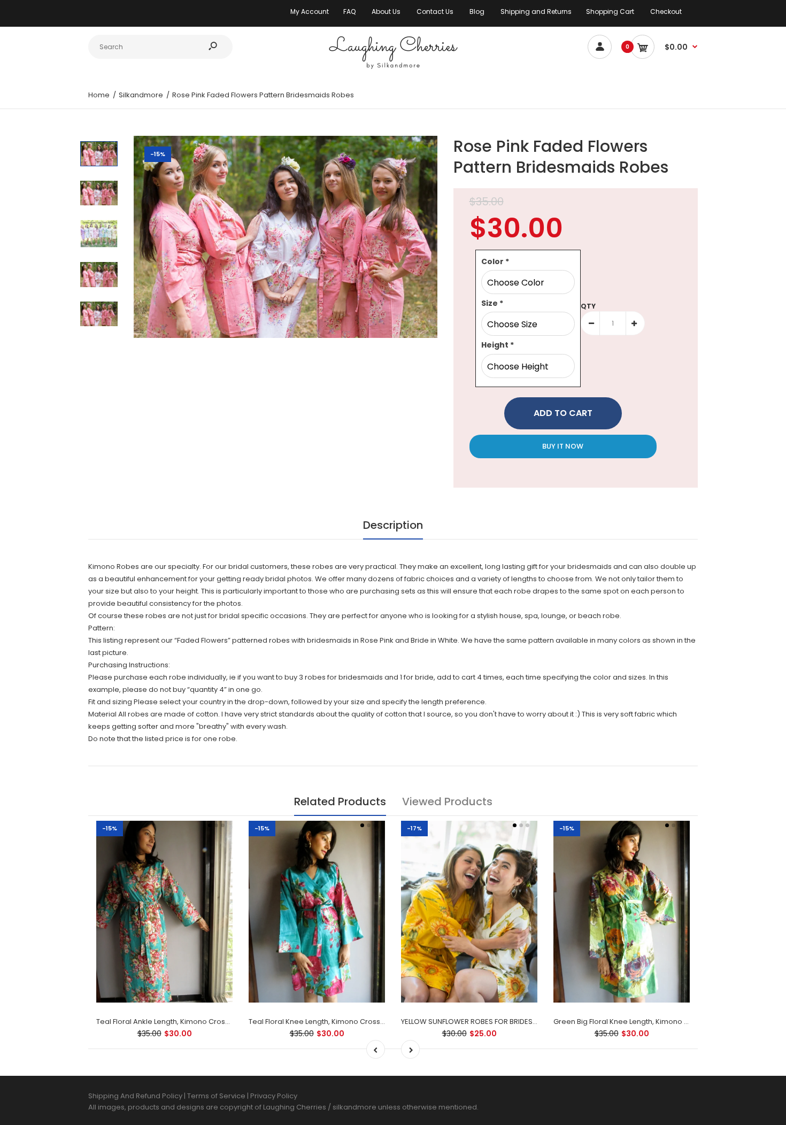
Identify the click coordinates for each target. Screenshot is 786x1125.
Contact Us (435, 11)
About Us (386, 11)
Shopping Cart (610, 11)
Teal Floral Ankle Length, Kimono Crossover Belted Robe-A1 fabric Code (219, 1021)
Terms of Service (217, 1096)
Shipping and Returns (536, 11)
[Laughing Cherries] (393, 68)
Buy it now (562, 446)
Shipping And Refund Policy (135, 1096)
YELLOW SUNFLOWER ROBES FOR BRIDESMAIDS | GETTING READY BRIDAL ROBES (529, 1021)
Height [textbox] (497, 345)
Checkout (666, 11)
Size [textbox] (492, 303)
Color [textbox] (495, 261)
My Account (309, 11)
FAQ (349, 11)
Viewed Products (447, 801)
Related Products (340, 801)
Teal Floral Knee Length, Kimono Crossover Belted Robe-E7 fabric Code (372, 1021)
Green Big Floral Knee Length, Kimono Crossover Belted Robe (659, 1021)
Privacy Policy (273, 1096)
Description (393, 525)
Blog (476, 11)
